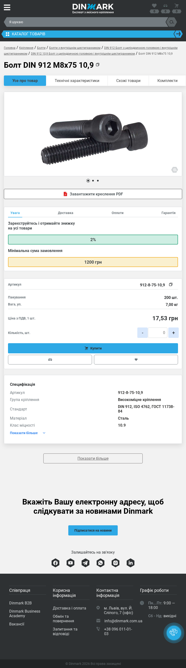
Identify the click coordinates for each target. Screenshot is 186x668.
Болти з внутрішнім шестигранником (75, 48)
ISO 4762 (142, 406)
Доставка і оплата (69, 608)
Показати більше (93, 458)
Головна (10, 48)
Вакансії (16, 624)
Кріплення (26, 48)
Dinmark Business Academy (24, 613)
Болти (41, 48)
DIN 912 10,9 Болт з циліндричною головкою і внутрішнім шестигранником (83, 53)
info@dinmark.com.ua (123, 621)
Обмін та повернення (63, 618)
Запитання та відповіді (65, 631)
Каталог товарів (28, 34)
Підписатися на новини (93, 530)
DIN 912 (125, 406)
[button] (88, 181)
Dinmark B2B (20, 603)
